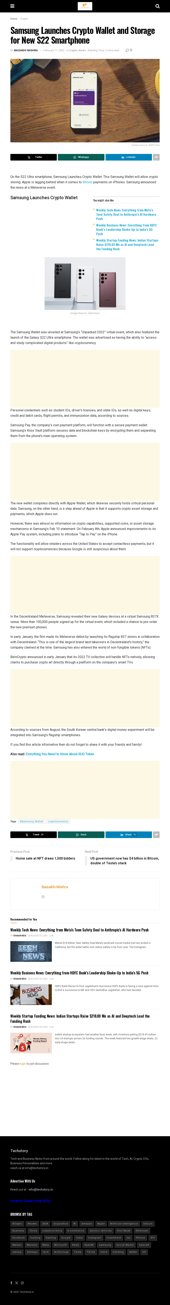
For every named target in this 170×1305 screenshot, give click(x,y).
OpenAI (89, 1245)
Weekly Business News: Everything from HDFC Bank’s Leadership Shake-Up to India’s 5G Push (126, 229)
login (23, 1064)
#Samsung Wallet (31, 821)
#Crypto (17, 1223)
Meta (45, 1245)
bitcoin (148, 1223)
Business (18, 1230)
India (79, 1238)
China (33, 1230)
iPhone (140, 1238)
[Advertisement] (85, 379)
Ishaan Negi (19, 935)
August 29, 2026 (38, 935)
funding (35, 1238)
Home (13, 19)
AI (75, 1223)
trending (118, 1252)
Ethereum (142, 1230)
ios (128, 1238)
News (82, 50)
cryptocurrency (58, 821)
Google (66, 1238)
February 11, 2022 (54, 50)
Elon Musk (123, 1230)
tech (46, 1252)
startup (17, 1252)
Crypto (24, 19)
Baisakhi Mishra (26, 50)
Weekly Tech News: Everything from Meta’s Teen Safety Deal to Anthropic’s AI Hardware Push (126, 214)
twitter (133, 1252)
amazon (86, 1223)
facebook (18, 1238)
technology (61, 1252)
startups (32, 1252)
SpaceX (144, 1245)
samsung (105, 1245)
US (144, 1252)
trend (104, 1252)
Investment (114, 1238)
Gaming (51, 1238)
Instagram (94, 1238)
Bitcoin (87, 182)
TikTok (91, 1252)
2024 (45, 1223)
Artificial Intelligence (124, 1223)
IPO (153, 1238)
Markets (32, 1245)
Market (16, 1245)
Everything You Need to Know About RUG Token (60, 754)
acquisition (60, 1223)
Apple (101, 1223)
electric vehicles (101, 1230)
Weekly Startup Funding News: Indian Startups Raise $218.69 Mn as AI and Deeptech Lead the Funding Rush (127, 244)
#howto (32, 1223)
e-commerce (76, 1230)
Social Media (125, 1245)
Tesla (77, 1252)
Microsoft (60, 1245)
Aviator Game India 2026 (30, 1201)
